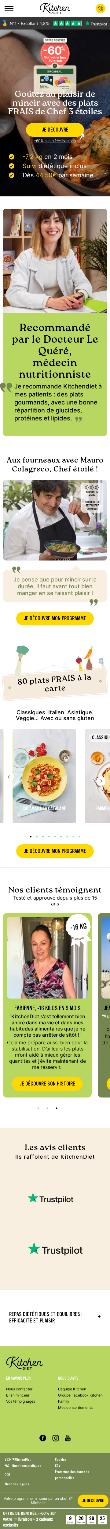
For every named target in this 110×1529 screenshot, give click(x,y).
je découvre (55, 130)
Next (100, 781)
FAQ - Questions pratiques (23, 1466)
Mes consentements (75, 1407)
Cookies (61, 1459)
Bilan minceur (17, 1395)
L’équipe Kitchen (72, 1389)
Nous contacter (19, 1389)
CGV (57, 1466)
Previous (9, 776)
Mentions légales (17, 1484)
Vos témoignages (20, 1401)
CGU (7, 1475)
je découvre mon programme (55, 618)
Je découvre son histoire (47, 1084)
